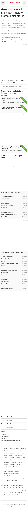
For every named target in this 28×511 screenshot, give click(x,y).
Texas (21, 475)
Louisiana (18, 457)
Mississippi (13, 462)
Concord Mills (4, 279)
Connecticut (19, 450)
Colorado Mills (5, 283)
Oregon (17, 471)
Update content (6, 436)
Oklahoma (10, 471)
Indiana (15, 455)
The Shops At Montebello (8, 205)
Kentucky (12, 457)
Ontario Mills (4, 216)
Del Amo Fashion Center (7, 201)
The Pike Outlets (5, 207)
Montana (6, 464)
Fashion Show (5, 274)
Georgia (17, 453)
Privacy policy (5, 438)
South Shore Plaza (6, 258)
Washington (22, 478)
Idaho (5, 455)
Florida (11, 453)
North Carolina (21, 469)
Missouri (20, 462)
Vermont (10, 478)
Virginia (16, 478)
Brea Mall (3, 210)
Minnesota (6, 462)
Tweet (12, 76)
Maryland (6, 460)
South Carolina (15, 473)
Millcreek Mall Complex (7, 288)
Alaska (11, 448)
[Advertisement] (14, 59)
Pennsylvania (7, 473)
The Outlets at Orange (7, 212)
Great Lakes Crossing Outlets (9, 270)
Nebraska (12, 464)
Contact (4, 434)
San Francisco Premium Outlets (9, 263)
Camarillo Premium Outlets (8, 196)
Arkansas (23, 448)
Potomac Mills (5, 272)
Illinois (10, 455)
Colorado (12, 450)
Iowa (20, 455)
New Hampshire (7, 466)
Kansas (5, 457)
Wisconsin (14, 480)
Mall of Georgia (5, 281)
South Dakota (7, 475)
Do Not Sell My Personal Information (11, 440)
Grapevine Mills (5, 268)
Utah (5, 478)
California (6, 450)
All (17, 494)
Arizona (17, 448)
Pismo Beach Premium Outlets (9, 214)
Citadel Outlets (5, 203)
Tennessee (14, 475)
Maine (24, 457)
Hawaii (22, 453)
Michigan (22, 460)
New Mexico (7, 469)
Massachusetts (13, 460)
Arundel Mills (4, 265)
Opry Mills (3, 261)
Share (5, 76)
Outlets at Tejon (5, 198)
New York (14, 469)
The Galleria (4, 277)
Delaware (6, 453)
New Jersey (16, 466)
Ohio (5, 471)
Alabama (6, 448)
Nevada (18, 464)
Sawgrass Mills (5, 286)
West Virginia (7, 480)
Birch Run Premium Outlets (9, 42)
